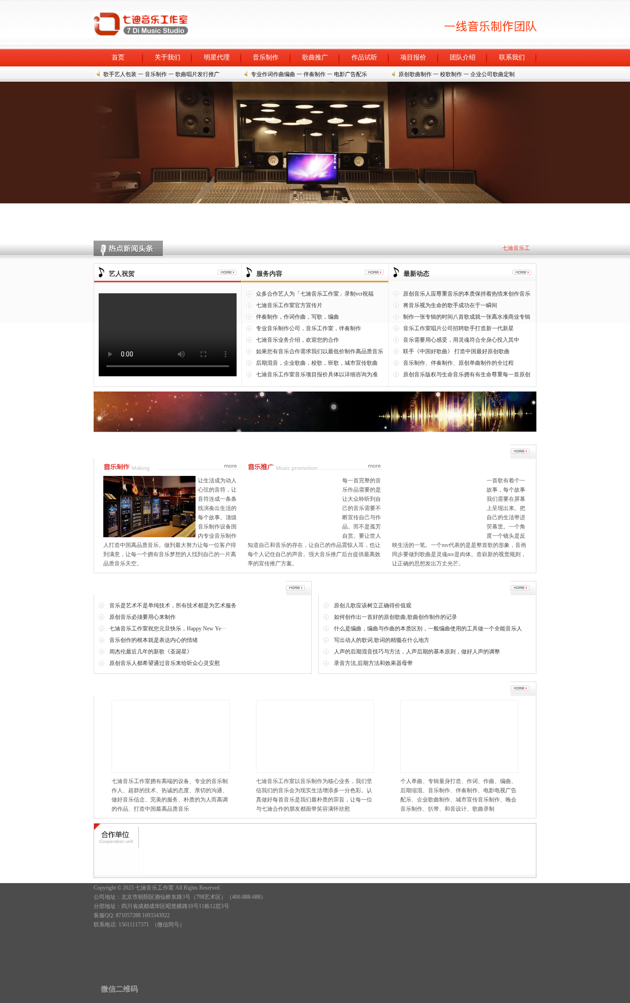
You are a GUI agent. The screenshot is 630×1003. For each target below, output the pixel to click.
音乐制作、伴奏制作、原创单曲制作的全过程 (458, 363)
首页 (118, 57)
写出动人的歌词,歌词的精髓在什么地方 (381, 640)
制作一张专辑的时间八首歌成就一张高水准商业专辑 (466, 317)
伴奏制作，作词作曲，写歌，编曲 (297, 317)
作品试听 (364, 57)
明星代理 (217, 57)
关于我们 (167, 57)
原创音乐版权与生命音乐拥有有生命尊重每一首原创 (466, 374)
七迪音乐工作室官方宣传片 (289, 305)
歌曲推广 (315, 57)
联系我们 (512, 57)
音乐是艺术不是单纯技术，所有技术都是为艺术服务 (173, 605)
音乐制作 (266, 57)
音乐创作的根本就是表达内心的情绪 (153, 640)
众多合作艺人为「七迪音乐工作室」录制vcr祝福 (315, 294)
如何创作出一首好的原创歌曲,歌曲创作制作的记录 (395, 617)
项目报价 (413, 57)
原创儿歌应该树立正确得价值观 (372, 605)
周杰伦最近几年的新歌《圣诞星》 (150, 651)
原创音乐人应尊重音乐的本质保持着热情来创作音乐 (466, 294)
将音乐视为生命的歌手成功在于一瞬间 (450, 305)
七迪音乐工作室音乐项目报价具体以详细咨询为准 (317, 374)
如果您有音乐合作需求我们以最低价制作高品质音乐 (319, 351)
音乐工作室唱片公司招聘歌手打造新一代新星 (458, 328)
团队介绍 (462, 57)
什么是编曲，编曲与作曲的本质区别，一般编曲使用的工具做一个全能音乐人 (428, 628)
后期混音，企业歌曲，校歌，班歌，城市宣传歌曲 (317, 363)
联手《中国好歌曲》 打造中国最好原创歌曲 (456, 351)
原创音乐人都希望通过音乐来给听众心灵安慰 (164, 663)
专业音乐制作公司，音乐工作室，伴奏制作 (308, 328)
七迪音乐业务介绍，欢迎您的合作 (297, 340)
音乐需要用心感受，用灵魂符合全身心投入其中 (461, 340)
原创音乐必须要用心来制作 (142, 617)
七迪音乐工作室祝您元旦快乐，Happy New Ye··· (167, 628)
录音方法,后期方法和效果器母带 (373, 663)
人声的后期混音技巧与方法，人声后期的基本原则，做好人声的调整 (417, 651)
